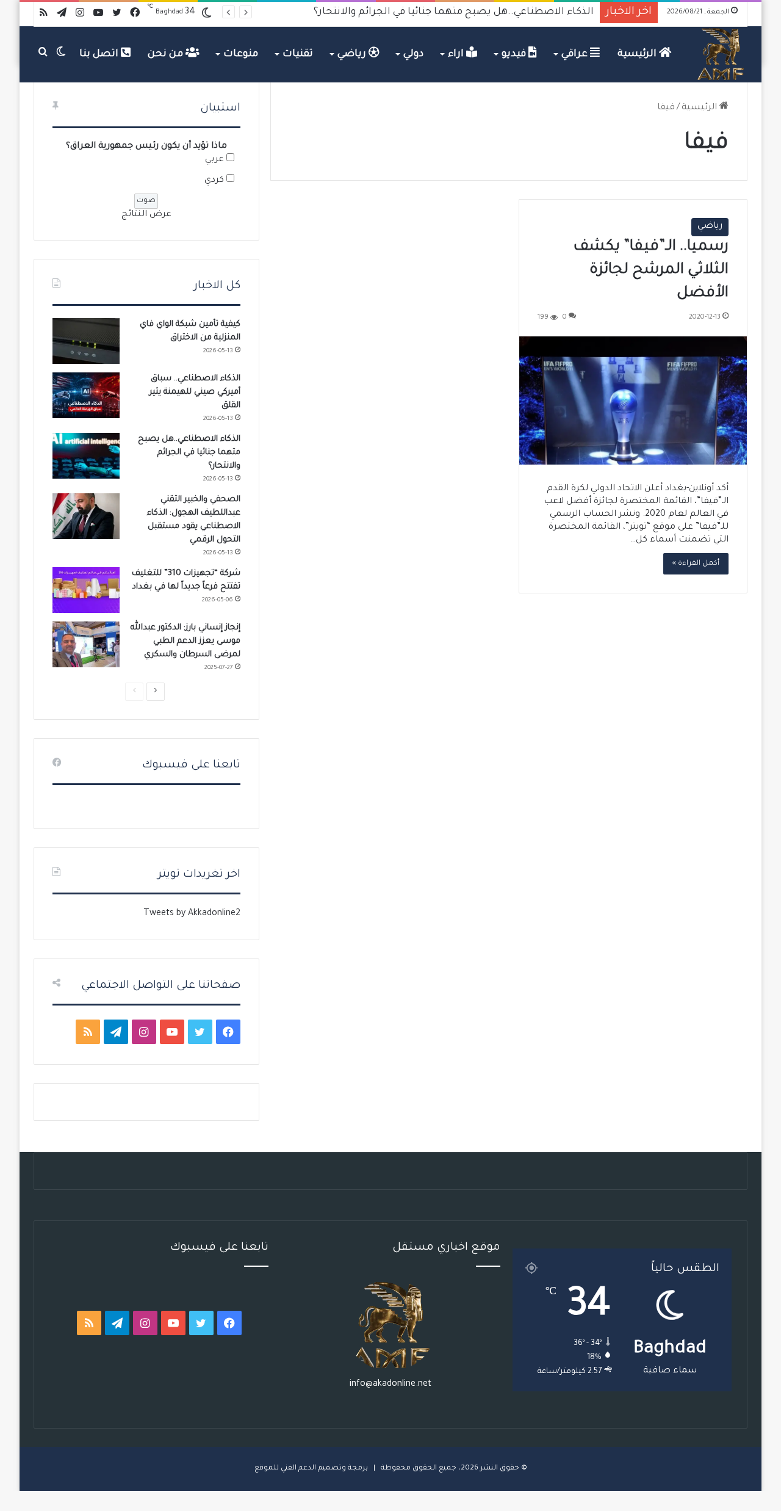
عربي (214, 160)
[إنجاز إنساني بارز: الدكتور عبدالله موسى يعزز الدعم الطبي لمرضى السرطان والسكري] (86, 644)
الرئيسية (638, 54)
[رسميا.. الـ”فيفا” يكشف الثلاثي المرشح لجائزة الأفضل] (633, 400)
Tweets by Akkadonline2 (191, 914)
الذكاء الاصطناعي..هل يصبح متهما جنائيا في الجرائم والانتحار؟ (189, 453)
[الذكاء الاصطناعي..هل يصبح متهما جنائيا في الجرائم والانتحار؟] (86, 456)
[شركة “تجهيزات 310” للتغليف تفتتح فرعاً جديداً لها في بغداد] (86, 590)
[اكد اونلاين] (721, 54)
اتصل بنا (100, 54)
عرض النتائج (146, 215)
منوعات (240, 54)
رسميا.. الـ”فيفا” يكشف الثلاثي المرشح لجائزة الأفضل (651, 270)
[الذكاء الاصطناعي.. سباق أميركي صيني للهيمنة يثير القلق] (86, 395)
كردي (214, 181)
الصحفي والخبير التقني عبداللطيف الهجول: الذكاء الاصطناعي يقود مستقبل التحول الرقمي (397, 12)
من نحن (166, 54)
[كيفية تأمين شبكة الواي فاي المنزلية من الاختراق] (86, 341)
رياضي (353, 54)
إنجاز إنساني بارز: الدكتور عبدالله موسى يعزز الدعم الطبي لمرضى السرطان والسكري (185, 641)
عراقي (575, 54)
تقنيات (298, 54)
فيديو (515, 54)
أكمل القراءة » (695, 564)
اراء (457, 54)
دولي (413, 54)
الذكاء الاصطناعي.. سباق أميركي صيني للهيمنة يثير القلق (194, 392)
